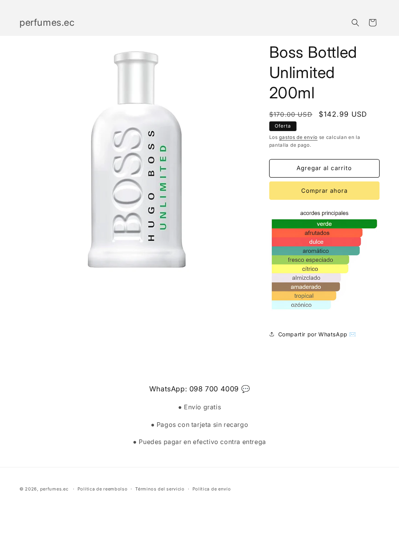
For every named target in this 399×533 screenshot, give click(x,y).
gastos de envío (298, 137)
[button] (355, 22)
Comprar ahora (324, 190)
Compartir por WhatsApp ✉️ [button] (317, 334)
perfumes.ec (54, 489)
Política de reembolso (103, 489)
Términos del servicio (160, 489)
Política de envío (211, 489)
